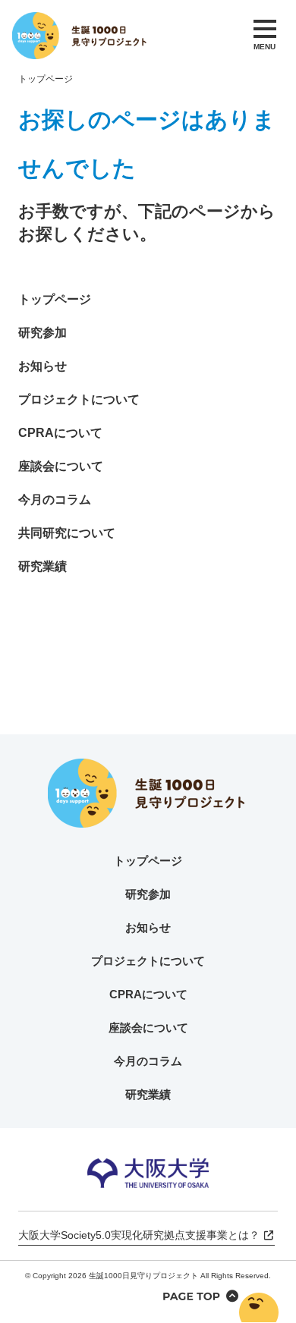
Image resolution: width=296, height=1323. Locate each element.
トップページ (45, 79)
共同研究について (66, 532)
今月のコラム (54, 499)
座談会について (60, 466)
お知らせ (42, 366)
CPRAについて (60, 432)
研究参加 (42, 332)
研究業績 (42, 566)
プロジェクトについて (79, 399)
